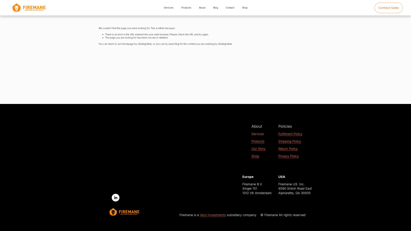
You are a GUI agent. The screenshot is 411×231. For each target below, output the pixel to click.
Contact (230, 7)
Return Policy (288, 149)
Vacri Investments (213, 215)
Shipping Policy (289, 141)
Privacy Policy (288, 156)
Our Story (258, 149)
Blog (215, 7)
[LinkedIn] (115, 197)
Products (257, 141)
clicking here (145, 44)
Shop (255, 156)
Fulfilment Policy (290, 134)
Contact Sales (388, 8)
